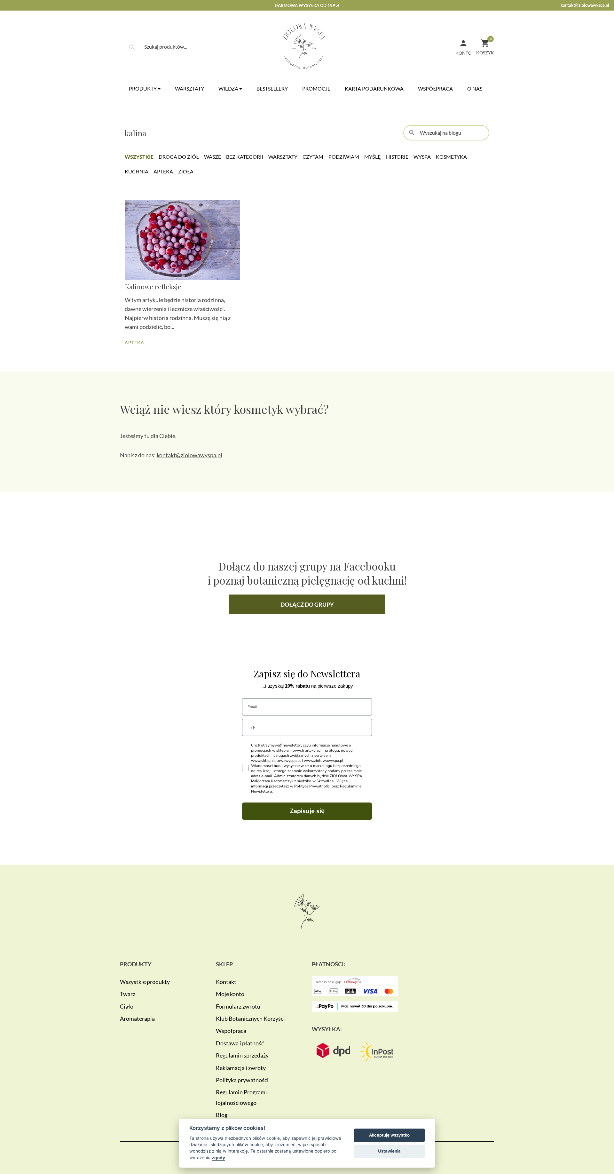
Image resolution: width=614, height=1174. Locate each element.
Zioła (185, 171)
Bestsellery (272, 88)
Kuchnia (136, 171)
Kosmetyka (451, 157)
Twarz (127, 993)
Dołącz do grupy (307, 604)
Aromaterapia (137, 1018)
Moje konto (230, 993)
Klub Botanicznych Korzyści (250, 1018)
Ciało (126, 1006)
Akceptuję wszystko (389, 1135)
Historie (397, 157)
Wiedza (228, 88)
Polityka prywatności (242, 1079)
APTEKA (134, 342)
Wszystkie (139, 157)
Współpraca (435, 88)
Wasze (212, 157)
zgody (218, 1157)
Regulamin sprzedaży (242, 1055)
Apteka (163, 171)
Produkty (143, 88)
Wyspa (422, 157)
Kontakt (226, 981)
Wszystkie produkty (145, 981)
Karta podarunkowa (374, 88)
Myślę (372, 157)
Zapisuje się (307, 811)
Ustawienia (389, 1151)
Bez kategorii (244, 157)
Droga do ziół (179, 157)
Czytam (313, 157)
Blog (221, 1114)
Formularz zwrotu (238, 1006)
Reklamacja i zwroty (241, 1067)
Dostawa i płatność (240, 1043)
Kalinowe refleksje (153, 286)
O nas (474, 88)
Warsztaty (189, 88)
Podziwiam (343, 157)
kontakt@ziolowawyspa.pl (585, 5)
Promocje (316, 88)
